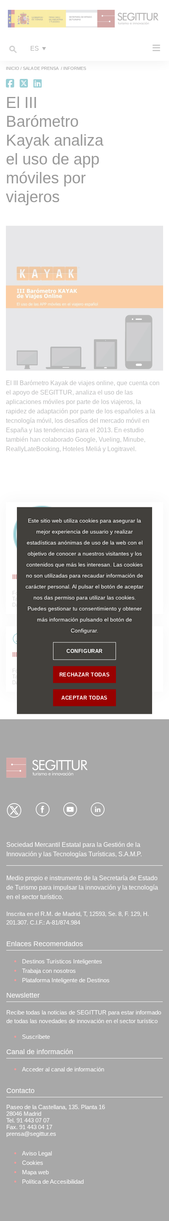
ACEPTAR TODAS (84, 697)
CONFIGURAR (84, 651)
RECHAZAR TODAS (84, 674)
